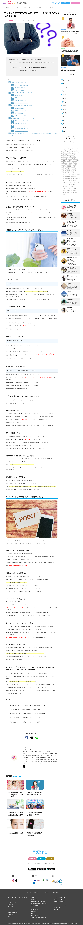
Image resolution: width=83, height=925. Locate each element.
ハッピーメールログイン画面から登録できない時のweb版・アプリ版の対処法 (70, 32)
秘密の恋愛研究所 (65, 186)
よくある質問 (10, 906)
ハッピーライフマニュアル (45, 892)
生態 (74, 180)
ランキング (75, 162)
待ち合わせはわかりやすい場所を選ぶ (21, 128)
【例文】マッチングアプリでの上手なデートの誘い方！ (22, 93)
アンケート (66, 80)
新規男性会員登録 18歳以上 (13, 912)
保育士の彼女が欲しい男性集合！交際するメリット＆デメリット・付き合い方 (15, 794)
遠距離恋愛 (75, 192)
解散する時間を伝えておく (19, 110)
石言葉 (74, 184)
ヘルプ (9, 916)
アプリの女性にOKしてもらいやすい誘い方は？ (20, 105)
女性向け (74, 170)
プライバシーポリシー (35, 899)
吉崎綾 (68, 168)
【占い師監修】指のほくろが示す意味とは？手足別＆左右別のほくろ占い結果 (70, 51)
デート (22, 20)
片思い (65, 116)
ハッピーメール (71, 156)
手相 (68, 176)
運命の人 (68, 192)
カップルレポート (34, 909)
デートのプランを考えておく (20, 126)
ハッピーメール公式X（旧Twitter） (61, 897)
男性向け (64, 184)
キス (63, 150)
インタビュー (65, 148)
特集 (64, 123)
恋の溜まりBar (71, 174)
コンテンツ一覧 (57, 907)
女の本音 (68, 170)
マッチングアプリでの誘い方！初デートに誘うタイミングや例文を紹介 (41, 7)
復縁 (73, 172)
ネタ (74, 154)
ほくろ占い (64, 146)
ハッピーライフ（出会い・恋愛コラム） (38, 917)
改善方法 (73, 176)
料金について (10, 904)
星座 (63, 178)
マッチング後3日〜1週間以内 (20, 85)
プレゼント (64, 160)
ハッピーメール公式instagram (60, 899)
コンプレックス (75, 150)
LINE (63, 142)
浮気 (78, 178)
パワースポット (65, 158)
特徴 (64, 120)
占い (74, 166)
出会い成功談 (33, 911)
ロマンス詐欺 (65, 164)
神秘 (64, 127)
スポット (64, 152)
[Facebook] (26, 737)
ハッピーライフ (19, 7)
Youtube (64, 144)
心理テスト (64, 174)
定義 (64, 102)
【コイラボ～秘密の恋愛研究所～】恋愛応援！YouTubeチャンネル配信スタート (34, 814)
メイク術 (76, 160)
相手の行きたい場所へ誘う (19, 100)
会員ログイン (10, 914)
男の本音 (70, 182)
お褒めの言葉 (33, 913)
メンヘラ (64, 162)
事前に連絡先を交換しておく (20, 131)
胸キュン (64, 188)
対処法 (68, 172)
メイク (70, 160)
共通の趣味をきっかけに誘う (20, 98)
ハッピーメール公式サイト (37, 763)
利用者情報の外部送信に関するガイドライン (39, 903)
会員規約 (33, 897)
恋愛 (64, 105)
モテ (69, 162)
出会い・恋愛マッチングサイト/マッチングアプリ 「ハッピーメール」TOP (17, 898)
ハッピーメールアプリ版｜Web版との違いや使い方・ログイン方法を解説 (70, 70)
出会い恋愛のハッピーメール (8, 7)
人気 (71, 164)
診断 (63, 48)
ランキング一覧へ (70, 74)
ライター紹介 (55, 892)
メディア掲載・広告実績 (35, 915)
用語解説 (64, 182)
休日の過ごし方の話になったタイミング (22, 87)
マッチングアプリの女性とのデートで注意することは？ (22, 118)
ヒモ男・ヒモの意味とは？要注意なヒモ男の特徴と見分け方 (34, 793)
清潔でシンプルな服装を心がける (20, 121)
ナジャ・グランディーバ (66, 154)
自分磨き (75, 188)
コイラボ (68, 150)
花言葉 (64, 190)
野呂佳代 (64, 194)
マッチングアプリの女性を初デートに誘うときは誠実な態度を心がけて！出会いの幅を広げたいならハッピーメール (33, 134)
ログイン (50, 858)
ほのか (70, 146)
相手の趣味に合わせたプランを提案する (22, 113)
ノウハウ (26, 20)
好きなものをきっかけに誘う (20, 103)
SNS (68, 142)
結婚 (72, 186)
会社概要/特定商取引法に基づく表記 (38, 901)
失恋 (64, 94)
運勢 (63, 192)
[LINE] (36, 737)
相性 (69, 184)
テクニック (17, 20)
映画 (68, 178)
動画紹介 (69, 166)
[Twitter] (31, 737)
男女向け (31, 20)
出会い (63, 29)
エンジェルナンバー (73, 148)
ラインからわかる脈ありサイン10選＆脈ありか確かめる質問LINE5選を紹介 (34, 834)
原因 (63, 168)
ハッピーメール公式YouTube (59, 901)
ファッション (73, 158)
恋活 (25, 7)
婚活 (64, 98)
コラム (65, 83)
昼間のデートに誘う (18, 108)
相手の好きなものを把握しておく (20, 123)
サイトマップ (56, 909)
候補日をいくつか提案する (19, 115)
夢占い (73, 168)
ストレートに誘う (17, 95)
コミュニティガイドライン (36, 905)
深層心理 (65, 113)
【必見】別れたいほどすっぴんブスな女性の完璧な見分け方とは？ (15, 834)
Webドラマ (73, 142)
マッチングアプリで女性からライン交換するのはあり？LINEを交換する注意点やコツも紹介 (15, 814)
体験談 (76, 164)
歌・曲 (73, 178)
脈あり (70, 188)
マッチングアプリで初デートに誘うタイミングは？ (21, 82)
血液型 (69, 190)
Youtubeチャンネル (71, 144)
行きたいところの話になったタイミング (22, 90)
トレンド (65, 87)
